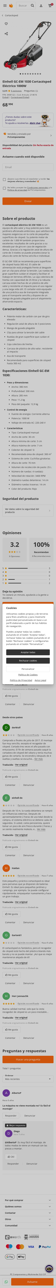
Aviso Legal (40, 680)
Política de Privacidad (21, 680)
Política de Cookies (28, 674)
